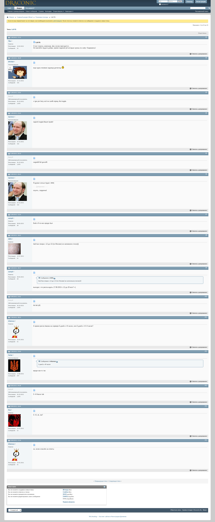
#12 (206, 351)
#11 (206, 317)
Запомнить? (164, 4)
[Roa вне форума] (14, 420)
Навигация (68, 11)
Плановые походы (41, 17)
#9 (206, 268)
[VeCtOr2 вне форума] (17, 130)
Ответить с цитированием (199, 54)
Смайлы (65, 492)
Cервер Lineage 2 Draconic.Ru (192, 510)
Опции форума (58, 11)
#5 (206, 153)
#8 (206, 235)
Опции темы (201, 33)
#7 (206, 214)
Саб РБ (13, 29)
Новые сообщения (31, 11)
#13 (206, 385)
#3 (206, 92)
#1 (206, 37)
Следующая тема (114, 481)
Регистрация (201, 1)
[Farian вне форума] (14, 365)
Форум (19, 8)
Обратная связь (175, 510)
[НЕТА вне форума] (14, 249)
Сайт (9, 8)
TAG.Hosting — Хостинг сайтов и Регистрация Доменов (107, 516)
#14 (206, 406)
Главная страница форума (15, 11)
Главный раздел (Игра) (25, 17)
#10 (206, 296)
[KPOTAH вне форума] (17, 72)
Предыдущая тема (101, 481)
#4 (206, 113)
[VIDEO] (65, 496)
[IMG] (65, 494)
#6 (206, 174)
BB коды (66, 490)
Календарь (48, 11)
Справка (41, 11)
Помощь (190, 1)
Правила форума (69, 502)
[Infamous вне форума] (14, 331)
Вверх (205, 510)
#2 (206, 58)
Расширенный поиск (201, 11)
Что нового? (30, 8)
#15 (206, 440)
